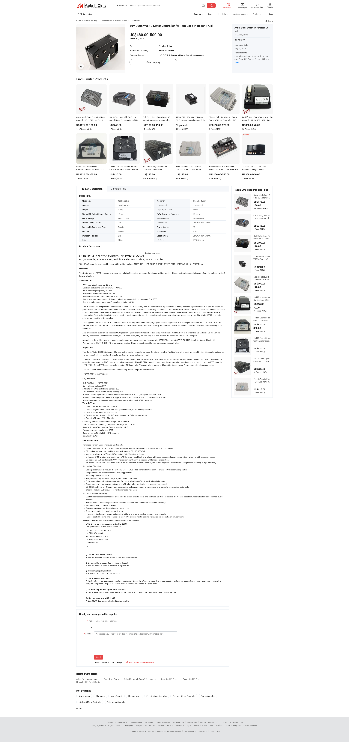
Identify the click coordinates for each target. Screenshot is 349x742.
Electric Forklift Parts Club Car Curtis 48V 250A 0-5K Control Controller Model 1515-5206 (261, 380)
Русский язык (150, 725)
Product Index (221, 722)
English (111, 725)
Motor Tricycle (116, 696)
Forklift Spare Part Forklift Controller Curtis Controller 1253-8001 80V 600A (261, 319)
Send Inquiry (153, 62)
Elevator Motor (134, 696)
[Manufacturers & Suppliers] (91, 5)
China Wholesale (163, 722)
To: (91, 627)
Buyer (210, 14)
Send (98, 657)
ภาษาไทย (219, 725)
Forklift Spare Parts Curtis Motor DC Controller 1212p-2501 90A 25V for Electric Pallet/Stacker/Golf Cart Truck (261, 298)
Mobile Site (234, 722)
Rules (271, 14)
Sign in (270, 7)
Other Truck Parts (111, 679)
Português (129, 725)
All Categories (86, 14)
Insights (243, 722)
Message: (88, 633)
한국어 (196, 725)
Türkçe (227, 725)
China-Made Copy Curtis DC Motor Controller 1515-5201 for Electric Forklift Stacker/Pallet (261, 196)
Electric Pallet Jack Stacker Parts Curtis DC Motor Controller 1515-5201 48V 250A (261, 278)
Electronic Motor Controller (184, 696)
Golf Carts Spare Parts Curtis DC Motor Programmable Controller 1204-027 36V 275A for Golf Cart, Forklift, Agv (261, 237)
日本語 (204, 725)
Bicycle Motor (84, 696)
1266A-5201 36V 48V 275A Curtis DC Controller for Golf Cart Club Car (261, 258)
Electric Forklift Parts (191, 679)
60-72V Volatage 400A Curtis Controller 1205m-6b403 (261, 360)
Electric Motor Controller (156, 696)
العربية (189, 725)
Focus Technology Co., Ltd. (157, 731)
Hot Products (108, 722)
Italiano (161, 725)
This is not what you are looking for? (109, 662)
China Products (121, 722)
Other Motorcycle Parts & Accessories (140, 679)
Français (139, 725)
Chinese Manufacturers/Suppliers (142, 722)
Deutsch (170, 725)
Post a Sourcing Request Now (140, 662)
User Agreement (190, 731)
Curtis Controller (208, 696)
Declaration (202, 731)
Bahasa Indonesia (250, 725)
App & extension (239, 14)
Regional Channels (207, 722)
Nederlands (179, 725)
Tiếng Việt (237, 725)
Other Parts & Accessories (87, 679)
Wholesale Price (178, 722)
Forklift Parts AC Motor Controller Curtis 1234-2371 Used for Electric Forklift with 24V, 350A (261, 339)
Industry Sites (192, 722)
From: (90, 621)
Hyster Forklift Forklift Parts (88, 682)
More (236, 62)
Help (224, 14)
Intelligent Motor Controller (90, 702)
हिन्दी (211, 725)
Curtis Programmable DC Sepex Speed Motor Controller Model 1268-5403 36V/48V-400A (261, 217)
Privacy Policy (215, 731)
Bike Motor (100, 696)
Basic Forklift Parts (169, 679)
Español (119, 725)
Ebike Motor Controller (116, 702)
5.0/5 (243, 40)
